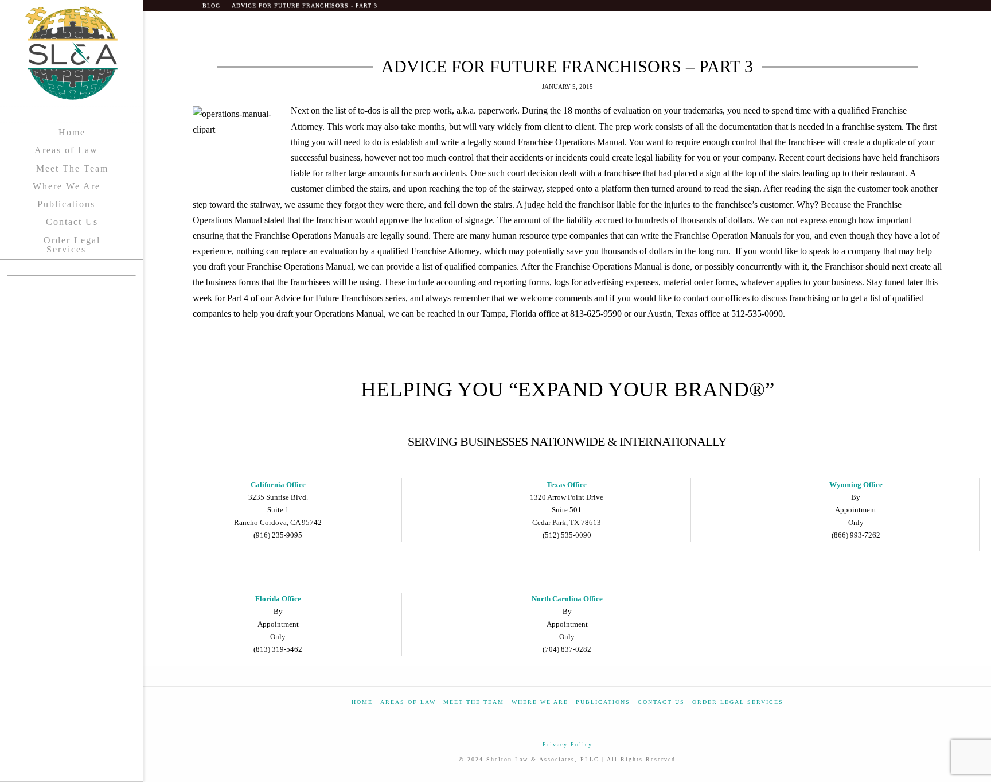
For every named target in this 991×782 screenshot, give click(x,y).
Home (362, 702)
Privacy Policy (567, 744)
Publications (603, 702)
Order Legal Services (737, 702)
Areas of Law (408, 702)
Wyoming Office (856, 484)
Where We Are (540, 702)
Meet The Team (473, 702)
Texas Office (567, 484)
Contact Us (661, 702)
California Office (278, 484)
